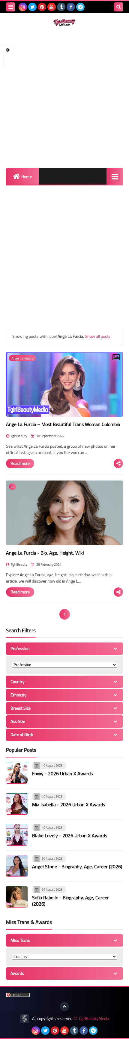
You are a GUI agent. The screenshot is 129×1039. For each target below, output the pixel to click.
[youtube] (51, 7)
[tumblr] (61, 7)
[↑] (64, 1006)
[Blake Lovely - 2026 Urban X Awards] (17, 835)
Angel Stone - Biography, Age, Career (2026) (77, 866)
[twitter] (32, 7)
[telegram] (80, 7)
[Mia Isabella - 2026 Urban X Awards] (17, 804)
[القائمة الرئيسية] (114, 176)
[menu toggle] (10, 6)
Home (26, 177)
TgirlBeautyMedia (94, 1019)
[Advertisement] (64, 97)
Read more (20, 463)
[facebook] (71, 7)
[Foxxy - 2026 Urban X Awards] (17, 773)
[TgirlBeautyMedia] (64, 22)
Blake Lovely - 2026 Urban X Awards (69, 835)
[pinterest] (42, 7)
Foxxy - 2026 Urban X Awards (62, 773)
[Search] (118, 6)
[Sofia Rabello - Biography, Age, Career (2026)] (17, 897)
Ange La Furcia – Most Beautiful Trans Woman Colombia (63, 424)
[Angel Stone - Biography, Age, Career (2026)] (17, 866)
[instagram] (23, 7)
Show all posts (98, 336)
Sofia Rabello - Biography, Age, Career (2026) (70, 900)
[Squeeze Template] (24, 1018)
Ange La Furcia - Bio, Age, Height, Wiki (45, 552)
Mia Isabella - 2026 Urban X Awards (68, 804)
